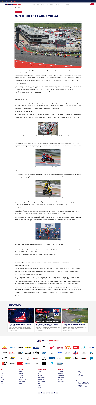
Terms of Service (61, 381)
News (38, 4)
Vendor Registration (61, 377)
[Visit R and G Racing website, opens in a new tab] (28, 353)
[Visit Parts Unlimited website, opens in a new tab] (60, 353)
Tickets (2, 383)
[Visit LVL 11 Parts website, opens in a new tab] (52, 363)
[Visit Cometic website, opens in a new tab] (67, 353)
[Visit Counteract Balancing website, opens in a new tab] (75, 358)
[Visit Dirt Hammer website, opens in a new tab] (12, 363)
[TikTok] (49, 393)
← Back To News (17, 7)
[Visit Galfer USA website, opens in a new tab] (67, 358)
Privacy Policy (60, 379)
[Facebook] (39, 393)
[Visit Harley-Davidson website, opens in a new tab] (44, 348)
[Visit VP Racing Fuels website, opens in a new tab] (75, 353)
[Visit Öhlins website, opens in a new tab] (44, 358)
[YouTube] (52, 393)
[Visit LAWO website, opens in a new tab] (91, 358)
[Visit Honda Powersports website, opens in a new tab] (52, 348)
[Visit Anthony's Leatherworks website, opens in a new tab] (36, 358)
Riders (47, 4)
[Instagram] (41, 393)
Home (2, 371)
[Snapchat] (57, 393)
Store (67, 4)
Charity (39, 383)
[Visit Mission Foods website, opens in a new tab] (4, 348)
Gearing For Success (41, 381)
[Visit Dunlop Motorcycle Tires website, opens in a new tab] (20, 348)
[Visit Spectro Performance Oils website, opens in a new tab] (12, 358)
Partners (39, 385)
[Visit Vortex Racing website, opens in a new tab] (83, 358)
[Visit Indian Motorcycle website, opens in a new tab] (60, 348)
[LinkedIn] (55, 393)
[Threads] (44, 393)
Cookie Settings (92, 397)
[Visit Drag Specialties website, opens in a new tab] (20, 353)
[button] (86, 4)
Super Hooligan (22, 381)
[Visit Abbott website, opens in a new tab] (36, 363)
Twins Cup (21, 377)
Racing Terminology (41, 377)
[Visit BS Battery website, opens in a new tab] (20, 363)
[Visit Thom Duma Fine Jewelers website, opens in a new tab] (60, 358)
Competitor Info (60, 373)
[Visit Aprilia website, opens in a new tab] (75, 348)
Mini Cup (57, 4)
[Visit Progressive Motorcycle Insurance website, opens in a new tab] (12, 348)
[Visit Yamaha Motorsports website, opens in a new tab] (36, 348)
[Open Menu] (3, 4)
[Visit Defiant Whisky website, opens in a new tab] (44, 363)
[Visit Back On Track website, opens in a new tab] (60, 363)
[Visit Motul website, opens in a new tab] (12, 353)
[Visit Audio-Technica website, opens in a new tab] (52, 353)
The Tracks (40, 375)
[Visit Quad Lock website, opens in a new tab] (28, 363)
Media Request (60, 371)
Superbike (21, 371)
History (39, 373)
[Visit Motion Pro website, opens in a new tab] (44, 353)
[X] (47, 393)
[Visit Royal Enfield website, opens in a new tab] (67, 348)
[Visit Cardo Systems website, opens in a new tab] (91, 353)
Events (33, 4)
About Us (39, 387)
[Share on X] (79, 19)
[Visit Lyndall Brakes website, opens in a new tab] (20, 358)
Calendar (2, 379)
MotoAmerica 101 (40, 371)
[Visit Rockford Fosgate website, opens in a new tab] (83, 353)
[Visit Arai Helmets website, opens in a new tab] (36, 353)
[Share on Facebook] (77, 19)
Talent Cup (21, 375)
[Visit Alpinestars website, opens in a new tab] (4, 358)
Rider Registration (61, 375)
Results (42, 4)
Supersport (21, 373)
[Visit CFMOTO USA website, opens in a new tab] (83, 348)
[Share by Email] (81, 19)
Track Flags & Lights (41, 379)
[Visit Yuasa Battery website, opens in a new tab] (28, 358)
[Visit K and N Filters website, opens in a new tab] (4, 363)
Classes (51, 4)
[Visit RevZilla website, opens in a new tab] (4, 353)
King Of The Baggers (22, 379)
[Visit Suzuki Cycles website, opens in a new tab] (91, 348)
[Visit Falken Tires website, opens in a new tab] (52, 358)
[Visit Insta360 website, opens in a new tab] (28, 348)
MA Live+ (62, 4)
